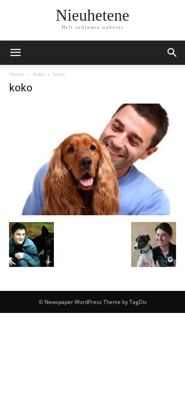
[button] (15, 53)
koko (38, 74)
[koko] (92, 213)
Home (16, 74)
